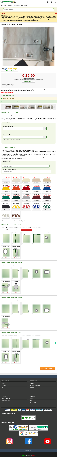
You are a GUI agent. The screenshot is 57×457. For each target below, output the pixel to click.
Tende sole (32, 394)
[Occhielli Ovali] (8, 107)
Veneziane (32, 389)
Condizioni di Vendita (6, 400)
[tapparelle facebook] (28, 438)
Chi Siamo (4, 385)
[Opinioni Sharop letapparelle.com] (18, 425)
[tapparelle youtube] (47, 438)
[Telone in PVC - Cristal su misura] (28, 46)
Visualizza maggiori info (26, 229)
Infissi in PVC (32, 400)
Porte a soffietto (33, 402)
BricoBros (14, 447)
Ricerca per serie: (6, 164)
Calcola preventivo (46, 368)
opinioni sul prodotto (10, 70)
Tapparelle (32, 383)
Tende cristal (32, 392)
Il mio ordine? (4, 394)
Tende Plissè (32, 396)
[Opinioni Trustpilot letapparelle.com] (38, 425)
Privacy (3, 402)
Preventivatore (28, 81)
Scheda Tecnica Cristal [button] (8, 98)
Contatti (3, 383)
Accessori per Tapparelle (35, 385)
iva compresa (13, 372)
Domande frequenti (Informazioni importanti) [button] (14, 101)
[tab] (28, 95)
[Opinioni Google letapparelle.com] (28, 431)
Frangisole (32, 398)
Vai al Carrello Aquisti (55, 2)
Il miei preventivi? (5, 396)
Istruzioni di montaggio (6, 389)
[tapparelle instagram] (9, 438)
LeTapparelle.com (6, 2)
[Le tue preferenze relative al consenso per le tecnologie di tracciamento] (55, 342)
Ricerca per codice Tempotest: (9, 169)
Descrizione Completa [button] (8, 95)
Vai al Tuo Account (51, 2)
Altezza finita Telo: (7, 134)
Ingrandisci (6, 182)
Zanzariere (32, 387)
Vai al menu (48, 2)
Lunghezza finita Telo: (8, 126)
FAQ (2, 387)
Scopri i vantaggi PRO (6, 392)
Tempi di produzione (6, 398)
